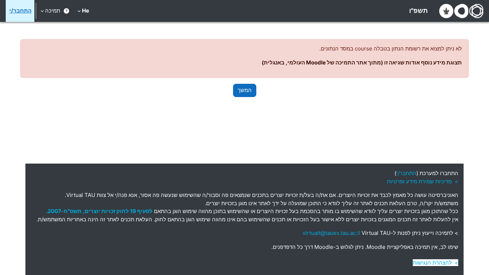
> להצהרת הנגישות (435, 262)
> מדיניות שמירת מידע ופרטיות (422, 181)
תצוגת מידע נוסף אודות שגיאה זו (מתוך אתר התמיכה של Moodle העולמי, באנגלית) (362, 62)
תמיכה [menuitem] (52, 10)
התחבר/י (20, 10)
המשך (245, 90)
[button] (83, 11)
